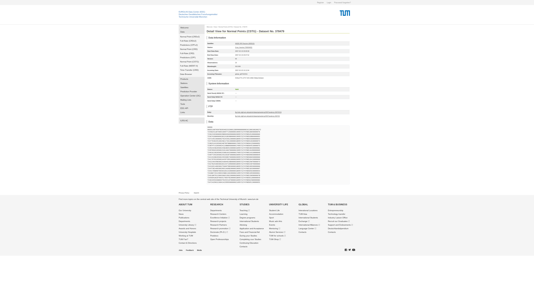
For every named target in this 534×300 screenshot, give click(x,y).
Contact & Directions (188, 243)
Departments (184, 221)
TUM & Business (337, 204)
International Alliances (308, 225)
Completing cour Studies (250, 239)
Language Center (306, 228)
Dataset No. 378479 (240, 27)
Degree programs (247, 218)
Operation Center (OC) (190, 96)
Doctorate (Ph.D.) (218, 232)
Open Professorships (219, 239)
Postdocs (214, 236)
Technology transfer (336, 214)
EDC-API (184, 108)
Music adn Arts (275, 221)
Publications (184, 218)
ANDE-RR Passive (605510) (244, 43)
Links (182, 112)
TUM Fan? (183, 239)
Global (303, 204)
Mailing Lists (185, 100)
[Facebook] (346, 250)
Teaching (244, 210)
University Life (278, 204)
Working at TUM (186, 236)
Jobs (181, 250)
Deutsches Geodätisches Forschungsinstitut (198, 14)
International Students (249, 221)
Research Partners (218, 225)
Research (216, 204)
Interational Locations (308, 210)
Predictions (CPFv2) (189, 45)
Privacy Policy (184, 193)
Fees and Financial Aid (250, 232)
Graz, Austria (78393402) (243, 47)
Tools (182, 104)
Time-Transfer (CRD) (189, 70)
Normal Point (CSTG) (189, 62)
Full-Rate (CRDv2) (188, 41)
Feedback (190, 250)
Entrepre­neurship (335, 210)
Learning (243, 214)
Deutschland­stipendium (338, 228)
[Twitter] (349, 250)
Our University (185, 210)
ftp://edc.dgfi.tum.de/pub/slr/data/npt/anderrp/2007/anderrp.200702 (257, 116)
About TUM (185, 204)
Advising (243, 225)
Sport (271, 218)
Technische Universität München (193, 17)
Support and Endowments (339, 225)
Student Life (274, 210)
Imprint (196, 193)
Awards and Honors (187, 228)
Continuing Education (249, 243)
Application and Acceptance (252, 228)
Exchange (303, 221)
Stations (183, 83)
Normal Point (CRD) (189, 49)
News (181, 214)
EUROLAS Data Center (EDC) (192, 12)
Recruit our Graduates (338, 221)
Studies (244, 204)
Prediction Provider (188, 91)
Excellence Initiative (219, 218)
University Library (186, 225)
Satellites (184, 87)
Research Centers (218, 214)
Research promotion (219, 228)
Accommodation (276, 214)
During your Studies (248, 236)
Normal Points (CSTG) (226, 27)
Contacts (243, 246)
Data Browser (186, 74)
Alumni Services (276, 232)
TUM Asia (303, 214)
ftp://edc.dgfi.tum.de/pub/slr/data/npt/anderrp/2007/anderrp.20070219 (258, 112)
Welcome (184, 28)
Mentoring (273, 228)
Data (182, 32)
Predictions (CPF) (188, 57)
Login (329, 3)
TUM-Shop (274, 239)
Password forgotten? (342, 3)
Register (320, 3)
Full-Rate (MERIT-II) (189, 66)
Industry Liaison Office (338, 218)
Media (199, 250)
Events (272, 225)
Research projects (218, 221)
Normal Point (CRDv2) (190, 37)
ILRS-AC (184, 120)
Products (184, 79)
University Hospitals (187, 232)
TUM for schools (276, 236)
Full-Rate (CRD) (187, 53)
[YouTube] (353, 250)
